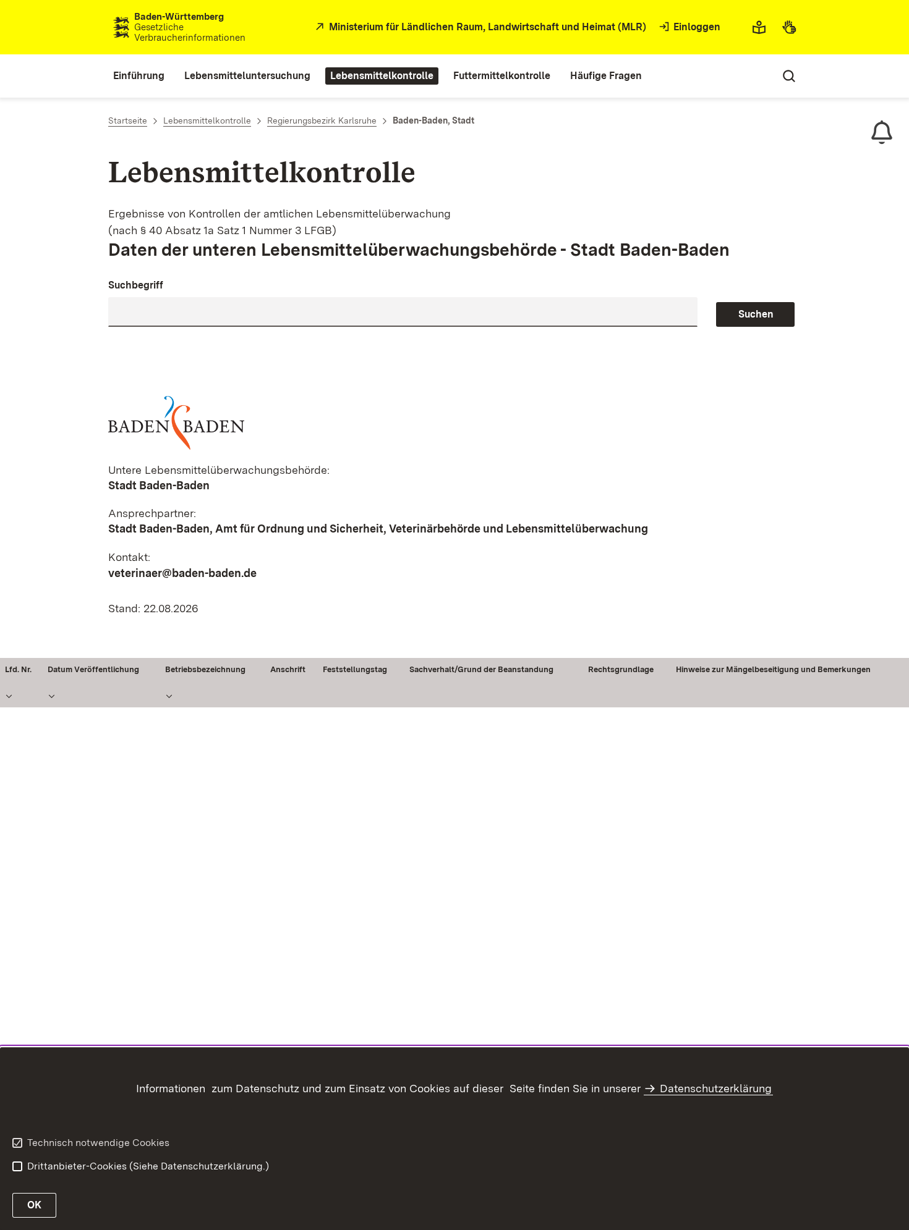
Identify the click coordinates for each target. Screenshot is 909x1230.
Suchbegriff (135, 285)
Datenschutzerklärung (716, 1088)
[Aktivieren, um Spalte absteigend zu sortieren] (9, 696)
